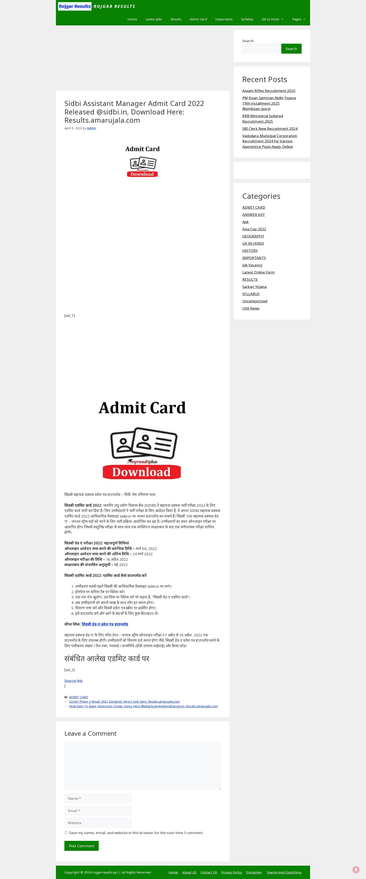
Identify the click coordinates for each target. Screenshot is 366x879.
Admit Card (198, 19)
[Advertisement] (143, 59)
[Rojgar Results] (75, 6)
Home (132, 19)
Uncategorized (254, 301)
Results (176, 19)
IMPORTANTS (254, 257)
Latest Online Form (258, 272)
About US (189, 872)
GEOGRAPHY (253, 236)
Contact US (209, 872)
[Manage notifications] (356, 869)
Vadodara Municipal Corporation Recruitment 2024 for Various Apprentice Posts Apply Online (269, 141)
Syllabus (247, 19)
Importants (224, 19)
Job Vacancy (252, 265)
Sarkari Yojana (254, 286)
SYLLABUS (251, 293)
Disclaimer (254, 872)
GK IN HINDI (253, 243)
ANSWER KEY (253, 214)
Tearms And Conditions (284, 872)
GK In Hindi (270, 19)
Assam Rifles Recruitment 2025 (268, 90)
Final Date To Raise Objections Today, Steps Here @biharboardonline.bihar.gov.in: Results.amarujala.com (143, 706)
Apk (245, 221)
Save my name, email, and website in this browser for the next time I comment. (136, 832)
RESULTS (250, 279)
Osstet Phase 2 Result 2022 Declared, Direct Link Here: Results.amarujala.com (124, 702)
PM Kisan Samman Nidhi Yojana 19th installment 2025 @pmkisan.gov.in (269, 103)
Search (248, 40)
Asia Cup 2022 (254, 229)
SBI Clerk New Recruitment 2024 (270, 128)
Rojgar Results (115, 6)
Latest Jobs (154, 19)
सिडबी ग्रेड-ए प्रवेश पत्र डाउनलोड (105, 624)
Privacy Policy (231, 872)
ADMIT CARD (78, 697)
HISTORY (250, 250)
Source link (73, 680)
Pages (296, 19)
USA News (251, 308)
